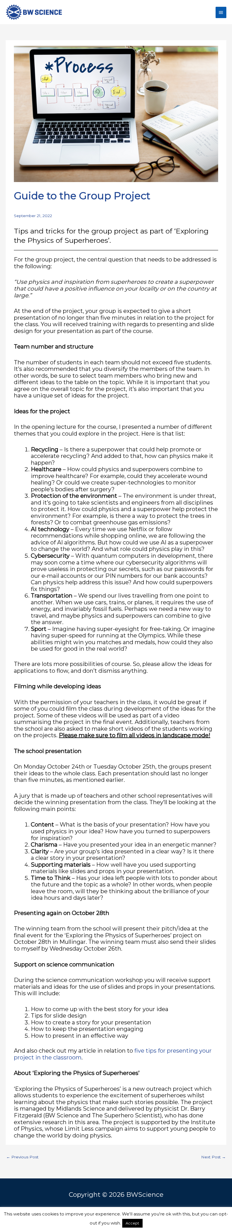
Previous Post (22, 1157)
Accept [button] (132, 1223)
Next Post (213, 1157)
